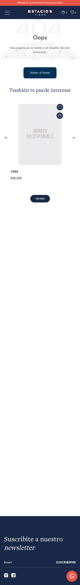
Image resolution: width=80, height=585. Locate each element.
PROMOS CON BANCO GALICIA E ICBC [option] (40, 2)
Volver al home (40, 73)
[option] (40, 140)
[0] (63, 12)
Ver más (40, 198)
